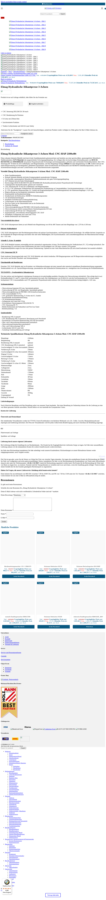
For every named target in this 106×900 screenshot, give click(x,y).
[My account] (102, 8)
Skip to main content (20, 2)
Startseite (4, 71)
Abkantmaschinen (14, 862)
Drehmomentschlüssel (15, 756)
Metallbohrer (17, 768)
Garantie (3, 656)
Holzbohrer (16, 766)
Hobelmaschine (13, 791)
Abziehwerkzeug (14, 758)
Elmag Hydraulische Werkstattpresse (13, 83)
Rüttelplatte (12, 847)
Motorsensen (12, 875)
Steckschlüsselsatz (14, 761)
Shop (10, 71)
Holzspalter (12, 779)
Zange (11, 755)
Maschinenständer (14, 803)
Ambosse (11, 798)
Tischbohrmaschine (14, 826)
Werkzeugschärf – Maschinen (17, 811)
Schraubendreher (14, 753)
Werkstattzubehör (14, 809)
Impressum (8, 641)
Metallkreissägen (14, 831)
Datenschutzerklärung (12, 642)
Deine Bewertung (7, 495)
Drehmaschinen (13, 837)
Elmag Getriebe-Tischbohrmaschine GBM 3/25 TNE (18, 75)
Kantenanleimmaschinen (16, 793)
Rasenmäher (12, 877)
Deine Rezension (7, 510)
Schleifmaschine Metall (15, 832)
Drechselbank (13, 784)
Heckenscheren (13, 872)
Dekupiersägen (13, 783)
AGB (7, 637)
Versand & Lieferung (12, 644)
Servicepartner (5, 659)
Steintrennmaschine (14, 849)
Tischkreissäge (13, 788)
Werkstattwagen (13, 814)
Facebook (8, 669)
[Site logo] (49, 8)
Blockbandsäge (13, 773)
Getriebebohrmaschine (15, 819)
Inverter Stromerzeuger (15, 841)
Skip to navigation (7, 2)
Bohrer (11, 764)
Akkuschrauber (13, 867)
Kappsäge (12, 776)
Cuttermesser (12, 759)
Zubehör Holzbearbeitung (16, 794)
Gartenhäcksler (13, 870)
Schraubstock (13, 806)
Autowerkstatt (13, 799)
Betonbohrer (16, 769)
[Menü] (10, 879)
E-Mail (4, 518)
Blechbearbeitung (19, 71)
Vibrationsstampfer (14, 851)
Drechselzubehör (14, 786)
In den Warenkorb (19, 576)
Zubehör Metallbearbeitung (17, 834)
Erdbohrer (12, 846)
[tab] (9, 144)
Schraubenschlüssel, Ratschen (17, 763)
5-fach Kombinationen (15, 774)
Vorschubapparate (14, 789)
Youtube (7, 671)
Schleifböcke (12, 804)
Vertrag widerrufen (53, 895)
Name (3, 514)
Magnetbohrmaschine (15, 824)
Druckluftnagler (13, 857)
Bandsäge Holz (13, 778)
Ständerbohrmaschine (15, 822)
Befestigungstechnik (15, 801)
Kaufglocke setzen (26, 133)
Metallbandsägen (14, 829)
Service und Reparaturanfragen (11, 652)
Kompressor (12, 854)
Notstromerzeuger (14, 842)
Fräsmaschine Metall (15, 836)
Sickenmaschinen (14, 864)
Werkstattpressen (14, 807)
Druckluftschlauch (14, 859)
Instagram (8, 668)
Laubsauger (12, 874)
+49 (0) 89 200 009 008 (58, 4)
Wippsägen (12, 781)
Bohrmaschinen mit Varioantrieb (18, 821)
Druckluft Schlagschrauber (16, 856)
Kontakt (7, 639)
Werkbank (12, 812)
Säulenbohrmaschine (15, 817)
